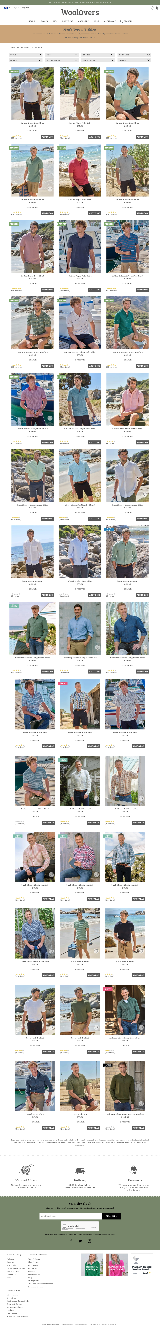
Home (96, 21)
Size (49, 55)
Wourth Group (34, 1259)
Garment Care (12, 1271)
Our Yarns (32, 1268)
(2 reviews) (20, 747)
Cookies (10, 1310)
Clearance (110, 21)
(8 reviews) (65, 823)
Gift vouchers (12, 1295)
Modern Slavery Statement (18, 1316)
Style (13, 55)
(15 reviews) (16, 672)
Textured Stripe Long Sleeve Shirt (125, 1038)
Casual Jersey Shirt (35, 1114)
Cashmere (83, 21)
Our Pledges (12, 1313)
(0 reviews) (16, 596)
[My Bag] (157, 8)
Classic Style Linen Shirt (32, 581)
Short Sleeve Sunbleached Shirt (127, 428)
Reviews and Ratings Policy (18, 1301)
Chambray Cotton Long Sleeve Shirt (32, 657)
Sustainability (34, 1275)
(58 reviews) (16, 138)
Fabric (13, 60)
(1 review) (64, 976)
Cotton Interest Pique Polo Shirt (127, 276)
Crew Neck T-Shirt (80, 961)
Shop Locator (33, 1262)
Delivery (10, 1259)
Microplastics (34, 1281)
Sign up (111, 1216)
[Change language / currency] (7, 9)
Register (25, 8)
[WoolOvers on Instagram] (89, 1241)
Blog (30, 1278)
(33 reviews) (112, 291)
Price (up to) (89, 60)
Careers (31, 1271)
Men (55, 21)
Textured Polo (80, 1114)
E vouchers (11, 1298)
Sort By (123, 60)
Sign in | (17, 8)
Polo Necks (83, 37)
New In (32, 21)
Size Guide (11, 1265)
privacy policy (109, 1234)
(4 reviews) (111, 443)
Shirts (92, 37)
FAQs (9, 1278)
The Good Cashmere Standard (40, 1284)
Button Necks (71, 37)
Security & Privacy (14, 1304)
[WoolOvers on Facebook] (71, 1241)
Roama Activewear (36, 1287)
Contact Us (11, 1275)
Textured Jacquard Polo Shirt (35, 809)
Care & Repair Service (16, 1268)
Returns (10, 1262)
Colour (87, 55)
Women (44, 21)
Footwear (67, 21)
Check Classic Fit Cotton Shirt (80, 809)
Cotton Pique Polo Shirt (32, 123)
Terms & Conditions (15, 1307)
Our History (33, 1265)
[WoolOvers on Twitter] (80, 1241)
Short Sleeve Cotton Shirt (35, 732)
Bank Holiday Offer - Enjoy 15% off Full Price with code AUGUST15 (80, 2)
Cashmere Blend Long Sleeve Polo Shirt (125, 1114)
